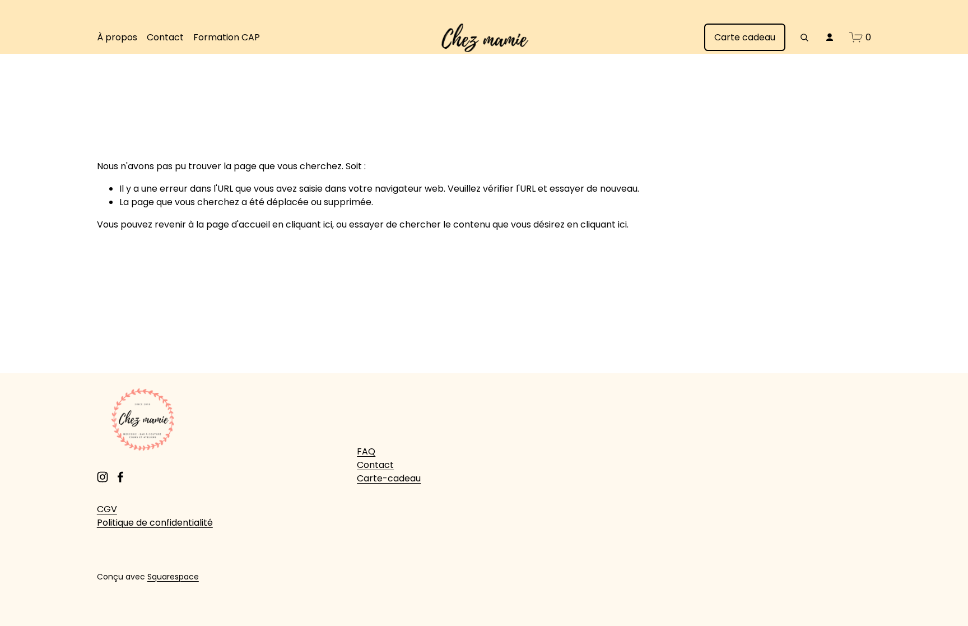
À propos (117, 37)
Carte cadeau (744, 37)
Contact (165, 37)
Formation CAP (226, 37)
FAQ (366, 451)
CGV (107, 509)
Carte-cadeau (389, 478)
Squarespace (173, 576)
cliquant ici (309, 224)
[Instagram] (102, 477)
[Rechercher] (804, 37)
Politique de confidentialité (155, 522)
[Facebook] (120, 477)
